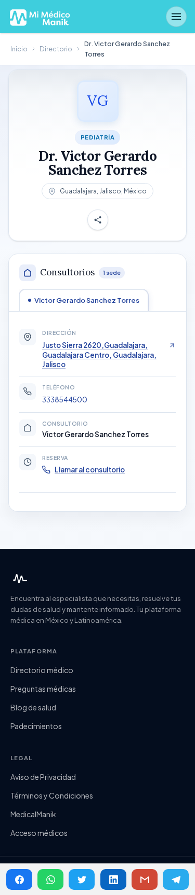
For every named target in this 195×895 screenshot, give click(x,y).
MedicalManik (33, 814)
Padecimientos (36, 726)
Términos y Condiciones (51, 795)
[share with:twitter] (82, 879)
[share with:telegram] (176, 879)
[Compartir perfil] (97, 219)
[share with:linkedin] (113, 879)
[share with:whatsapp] (50, 879)
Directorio (56, 49)
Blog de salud (33, 707)
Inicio (19, 49)
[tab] (83, 300)
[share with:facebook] (19, 879)
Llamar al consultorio (90, 469)
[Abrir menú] (176, 16)
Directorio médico (41, 670)
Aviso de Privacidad (43, 776)
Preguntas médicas (43, 688)
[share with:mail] (145, 879)
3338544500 (64, 399)
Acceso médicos (39, 832)
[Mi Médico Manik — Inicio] (18, 578)
